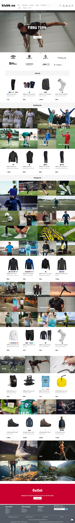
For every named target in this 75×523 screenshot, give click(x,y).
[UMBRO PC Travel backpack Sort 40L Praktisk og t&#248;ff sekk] (45, 84)
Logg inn (66, 5)
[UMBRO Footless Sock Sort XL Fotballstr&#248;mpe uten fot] (13, 84)
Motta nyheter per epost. (58, 505)
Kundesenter (40, 508)
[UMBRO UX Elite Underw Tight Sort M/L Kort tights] (29, 335)
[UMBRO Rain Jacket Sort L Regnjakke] (61, 264)
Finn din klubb (24, 5)
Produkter (31, 5)
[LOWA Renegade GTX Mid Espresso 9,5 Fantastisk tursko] (45, 423)
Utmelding (63, 507)
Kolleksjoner (43, 5)
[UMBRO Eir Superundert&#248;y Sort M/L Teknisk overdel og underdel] (45, 335)
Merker (37, 5)
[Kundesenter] (63, 5)
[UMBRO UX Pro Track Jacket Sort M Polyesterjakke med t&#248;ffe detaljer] (45, 264)
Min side (6, 508)
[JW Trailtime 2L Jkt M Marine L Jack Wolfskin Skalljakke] (61, 423)
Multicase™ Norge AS (59, 521)
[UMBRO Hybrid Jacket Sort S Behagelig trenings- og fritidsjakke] (13, 157)
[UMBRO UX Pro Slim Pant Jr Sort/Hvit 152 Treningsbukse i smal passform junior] (61, 157)
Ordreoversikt (7, 509)
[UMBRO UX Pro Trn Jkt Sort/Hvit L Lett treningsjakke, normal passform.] (13, 264)
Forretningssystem (42, 521)
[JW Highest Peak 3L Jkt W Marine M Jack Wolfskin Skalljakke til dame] (29, 423)
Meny (19, 5)
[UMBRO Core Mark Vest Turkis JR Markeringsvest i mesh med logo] (45, 381)
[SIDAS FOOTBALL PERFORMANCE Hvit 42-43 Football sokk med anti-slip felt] (61, 84)
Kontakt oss (40, 509)
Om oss (23, 508)
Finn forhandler (24, 509)
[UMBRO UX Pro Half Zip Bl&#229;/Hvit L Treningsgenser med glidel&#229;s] (29, 264)
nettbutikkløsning (49, 521)
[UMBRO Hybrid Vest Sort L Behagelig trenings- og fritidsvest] (29, 157)
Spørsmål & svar (40, 510)
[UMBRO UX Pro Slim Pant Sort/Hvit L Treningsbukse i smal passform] (45, 157)
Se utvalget (37, 498)
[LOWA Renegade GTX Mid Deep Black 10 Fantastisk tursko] (13, 423)
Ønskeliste (7, 510)
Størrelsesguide (24, 510)
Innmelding (57, 507)
